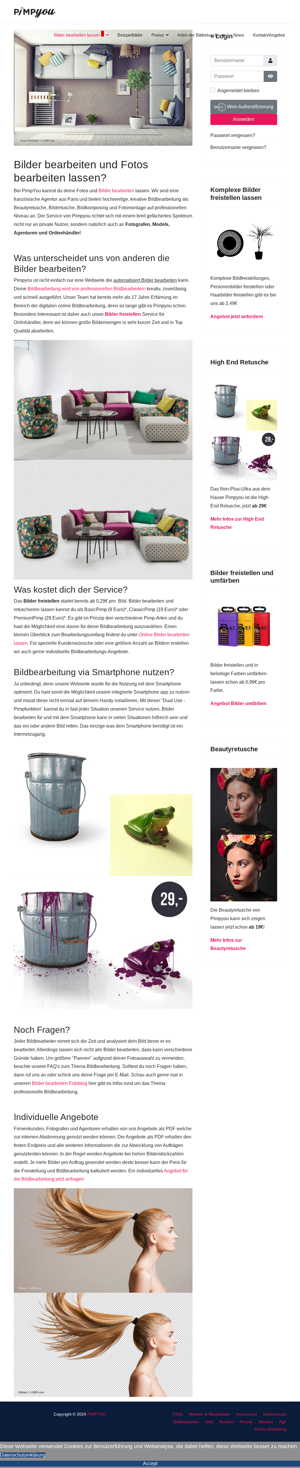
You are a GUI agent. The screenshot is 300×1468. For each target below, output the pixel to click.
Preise (157, 34)
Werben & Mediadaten (210, 1414)
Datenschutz (274, 1414)
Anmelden (243, 119)
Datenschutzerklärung (23, 1454)
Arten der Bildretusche (198, 34)
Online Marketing (270, 1429)
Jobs (209, 1421)
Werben (265, 1421)
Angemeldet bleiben (238, 90)
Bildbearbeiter (186, 1421)
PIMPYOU (96, 1414)
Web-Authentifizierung (249, 106)
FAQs (178, 1414)
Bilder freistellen (123, 314)
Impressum (246, 1414)
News (238, 34)
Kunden (226, 1421)
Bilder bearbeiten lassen (77, 34)
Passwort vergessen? (232, 135)
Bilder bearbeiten (116, 190)
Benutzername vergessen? (238, 147)
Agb (282, 1421)
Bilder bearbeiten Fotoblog (59, 1083)
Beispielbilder (130, 34)
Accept (150, 1463)
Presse (246, 1421)
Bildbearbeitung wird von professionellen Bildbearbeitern (86, 288)
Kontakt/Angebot (269, 34)
